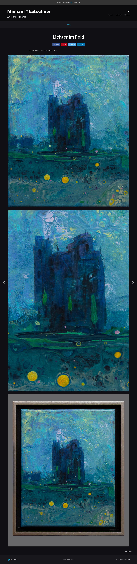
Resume (119, 15)
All (68, 25)
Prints (127, 15)
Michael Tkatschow (28, 11)
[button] (128, 551)
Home (110, 15)
